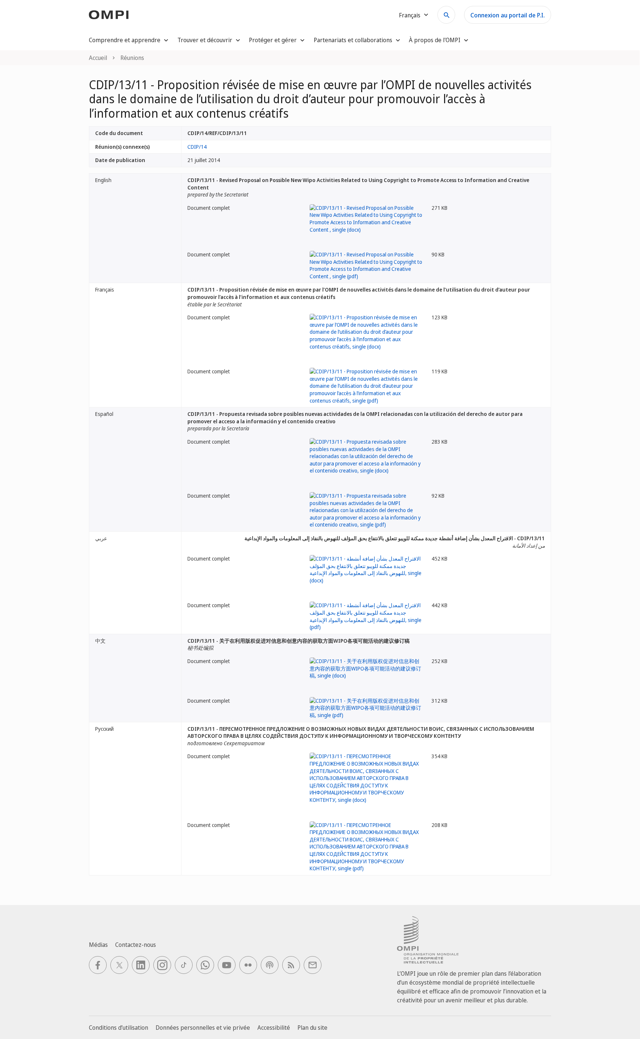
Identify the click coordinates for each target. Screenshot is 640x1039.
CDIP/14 (197, 146)
